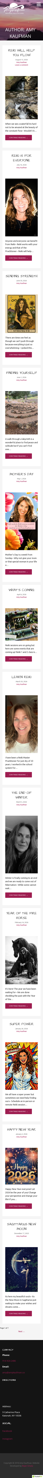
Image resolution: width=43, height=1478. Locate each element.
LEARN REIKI (21, 677)
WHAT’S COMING (21, 590)
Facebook (7, 1431)
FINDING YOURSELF (21, 373)
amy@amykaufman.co (13, 1372)
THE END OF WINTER (21, 795)
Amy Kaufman (21, 62)
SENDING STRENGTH (22, 276)
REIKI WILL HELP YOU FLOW (21, 52)
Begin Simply (27, 1466)
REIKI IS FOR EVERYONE (22, 158)
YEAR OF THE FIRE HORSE (21, 915)
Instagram (7, 1438)
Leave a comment (21, 65)
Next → (21, 1331)
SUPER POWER (22, 1024)
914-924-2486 (9, 1360)
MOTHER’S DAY (21, 474)
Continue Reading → (18, 137)
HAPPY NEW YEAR (21, 1129)
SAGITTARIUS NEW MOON (21, 1226)
